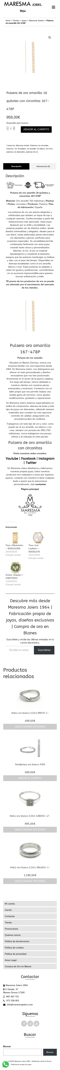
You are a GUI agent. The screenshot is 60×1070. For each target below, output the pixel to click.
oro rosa (49, 149)
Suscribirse (44, 650)
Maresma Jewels (36, 20)
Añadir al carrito (36, 129)
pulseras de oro (32, 152)
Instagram (46, 458)
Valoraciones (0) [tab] (43, 166)
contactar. (40, 484)
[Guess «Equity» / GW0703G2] (15, 567)
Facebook (28, 458)
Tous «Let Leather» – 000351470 (34, 548)
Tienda (16, 20)
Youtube (12, 458)
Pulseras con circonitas (39, 145)
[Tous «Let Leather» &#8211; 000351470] (38, 538)
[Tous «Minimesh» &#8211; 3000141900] (15, 538)
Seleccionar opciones (30, 726)
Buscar (7, 1046)
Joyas (24, 20)
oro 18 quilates (20, 149)
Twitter (31, 463)
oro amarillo (31, 149)
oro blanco (41, 149)
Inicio (8, 20)
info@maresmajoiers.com (19, 1004)
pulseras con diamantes (15, 152)
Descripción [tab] (16, 166)
